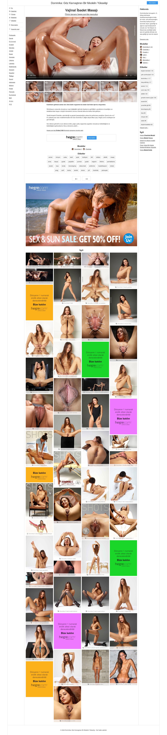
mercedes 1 (146, 60)
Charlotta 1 (146, 50)
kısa (57, 166)
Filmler (13, 14)
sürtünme (92, 166)
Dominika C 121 (148, 47)
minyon (58, 157)
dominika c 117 (145, 78)
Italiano (11, 85)
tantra (69, 170)
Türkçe (11, 76)
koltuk (112, 166)
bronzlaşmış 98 (145, 109)
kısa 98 (143, 113)
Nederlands (12, 67)
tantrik (76, 170)
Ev (12, 8)
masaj (112, 157)
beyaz (56, 162)
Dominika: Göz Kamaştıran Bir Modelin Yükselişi (79, 3)
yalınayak (105, 170)
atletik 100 (144, 94)
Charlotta (88, 149)
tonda (63, 166)
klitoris (102, 162)
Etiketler (13, 21)
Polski (11, 89)
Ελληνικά (12, 41)
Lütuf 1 (145, 55)
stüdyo (98, 157)
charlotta (95, 170)
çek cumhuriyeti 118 (147, 75)
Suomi (11, 79)
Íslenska (11, 48)
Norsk (11, 54)
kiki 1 (144, 57)
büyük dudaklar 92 (146, 124)
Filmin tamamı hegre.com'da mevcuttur (81, 14)
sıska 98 (143, 121)
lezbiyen (85, 157)
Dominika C (78, 149)
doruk (83, 170)
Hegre (147, 135)
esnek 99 (144, 101)
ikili (92, 157)
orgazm (94, 162)
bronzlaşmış (72, 166)
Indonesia (12, 82)
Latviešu (11, 63)
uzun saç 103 (145, 90)
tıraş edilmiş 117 (146, 82)
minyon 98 (144, 117)
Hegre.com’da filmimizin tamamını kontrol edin (65, 130)
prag (56, 170)
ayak (77, 157)
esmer (50, 157)
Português (12, 35)
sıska (65, 157)
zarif (62, 170)
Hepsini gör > (144, 128)
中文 (10, 104)
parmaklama (111, 162)
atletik (105, 157)
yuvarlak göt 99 (145, 105)
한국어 (11, 101)
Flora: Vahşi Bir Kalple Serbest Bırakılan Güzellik (148, 146)
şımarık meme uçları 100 (148, 98)
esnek (51, 166)
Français (11, 92)
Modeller (14, 17)
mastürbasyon (102, 166)
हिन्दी (10, 98)
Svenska (11, 57)
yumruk (79, 162)
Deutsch (11, 70)
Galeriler (13, 11)
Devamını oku (144, 39)
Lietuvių (11, 60)
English (11, 45)
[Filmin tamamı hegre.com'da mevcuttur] (72, 97)
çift (89, 170)
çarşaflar (71, 162)
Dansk (11, 38)
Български (12, 95)
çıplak (63, 162)
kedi (71, 157)
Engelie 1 (146, 52)
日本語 (11, 51)
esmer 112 (144, 86)
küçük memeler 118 (147, 71)
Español (11, 73)
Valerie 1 (145, 63)
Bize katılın (152, 3)
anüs (49, 162)
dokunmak (82, 166)
